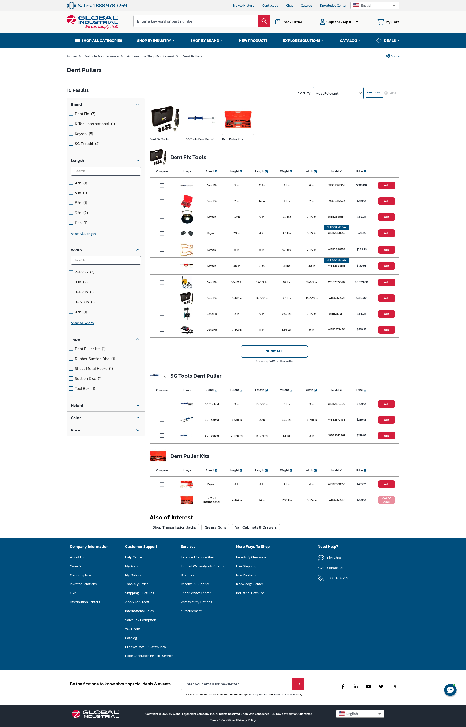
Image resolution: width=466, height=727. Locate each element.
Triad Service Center (196, 593)
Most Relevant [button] (327, 93)
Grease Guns (215, 527)
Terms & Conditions (223, 720)
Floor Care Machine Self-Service (149, 655)
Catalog (306, 5)
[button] (375, 5)
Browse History (243, 5)
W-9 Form (132, 628)
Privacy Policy (258, 694)
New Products (246, 575)
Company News (81, 575)
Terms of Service (284, 694)
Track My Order (136, 584)
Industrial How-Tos (250, 593)
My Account (134, 566)
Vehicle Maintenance (102, 56)
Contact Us (270, 5)
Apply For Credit (137, 602)
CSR (73, 593)
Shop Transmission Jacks (174, 527)
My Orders (133, 575)
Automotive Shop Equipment (150, 56)
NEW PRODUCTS (253, 40)
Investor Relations (83, 584)
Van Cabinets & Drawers (256, 527)
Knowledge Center (333, 5)
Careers (75, 566)
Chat (289, 5)
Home (72, 56)
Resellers (187, 575)
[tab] (374, 93)
